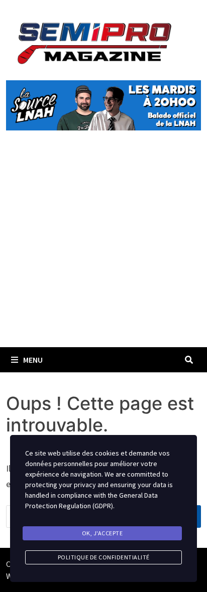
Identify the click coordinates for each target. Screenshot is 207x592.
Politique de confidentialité (104, 557)
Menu (33, 360)
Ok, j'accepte (102, 533)
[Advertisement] (103, 250)
